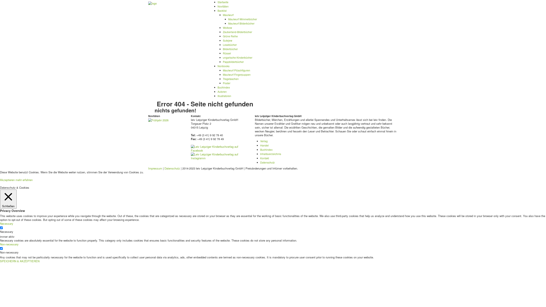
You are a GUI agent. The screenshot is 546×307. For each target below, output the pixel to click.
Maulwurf (228, 15)
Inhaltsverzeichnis (270, 154)
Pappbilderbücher (233, 62)
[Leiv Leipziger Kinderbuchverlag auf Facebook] (219, 148)
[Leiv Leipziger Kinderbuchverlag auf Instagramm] (219, 156)
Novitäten (223, 6)
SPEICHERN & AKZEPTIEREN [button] (19, 261)
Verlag (264, 141)
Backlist (222, 10)
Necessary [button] (6, 224)
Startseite (223, 2)
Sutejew (227, 40)
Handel (264, 145)
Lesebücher (230, 44)
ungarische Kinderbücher (237, 57)
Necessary (6, 232)
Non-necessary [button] (9, 244)
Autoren (222, 91)
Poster (226, 83)
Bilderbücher (230, 49)
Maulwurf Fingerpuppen (237, 74)
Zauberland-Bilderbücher (237, 32)
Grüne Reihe (230, 36)
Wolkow (227, 27)
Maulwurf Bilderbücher (241, 23)
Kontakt (264, 158)
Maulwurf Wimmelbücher (242, 19)
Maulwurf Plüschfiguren (236, 70)
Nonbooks (223, 66)
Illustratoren (224, 96)
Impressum (155, 168)
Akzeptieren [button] (7, 180)
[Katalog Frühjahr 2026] (158, 120)
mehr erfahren (24, 180)
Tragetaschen (231, 79)
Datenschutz (267, 162)
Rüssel (227, 53)
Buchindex (224, 87)
